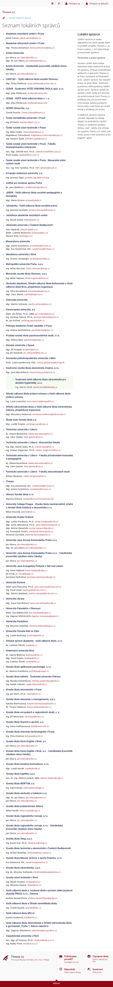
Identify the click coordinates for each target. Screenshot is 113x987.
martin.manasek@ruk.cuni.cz (42, 593)
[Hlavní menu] (52, 3)
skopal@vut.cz (34, 885)
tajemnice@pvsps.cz (34, 339)
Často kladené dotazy (72, 972)
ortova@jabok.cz (33, 200)
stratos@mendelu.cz (40, 258)
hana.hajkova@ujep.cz (36, 570)
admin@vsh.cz (28, 511)
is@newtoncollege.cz (33, 787)
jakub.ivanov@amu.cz (30, 38)
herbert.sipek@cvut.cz (36, 138)
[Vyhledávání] (59, 3)
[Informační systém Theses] (3, 18)
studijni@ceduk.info (37, 93)
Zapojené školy (101, 956)
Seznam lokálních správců (20, 18)
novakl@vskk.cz (32, 768)
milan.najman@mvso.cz (37, 278)
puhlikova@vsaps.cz (39, 671)
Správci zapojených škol (100, 960)
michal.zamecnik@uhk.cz (41, 528)
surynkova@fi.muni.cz (40, 245)
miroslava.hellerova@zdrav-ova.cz (49, 414)
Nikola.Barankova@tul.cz (40, 433)
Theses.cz (8, 12)
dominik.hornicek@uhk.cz (37, 534)
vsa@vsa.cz (31, 645)
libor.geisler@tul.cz (33, 437)
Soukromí (98, 969)
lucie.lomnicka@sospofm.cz (40, 401)
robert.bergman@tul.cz (34, 476)
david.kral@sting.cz (37, 843)
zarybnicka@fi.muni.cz (43, 249)
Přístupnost (97, 972)
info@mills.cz (30, 917)
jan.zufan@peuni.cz (45, 313)
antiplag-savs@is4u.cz (37, 424)
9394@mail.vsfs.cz (40, 726)
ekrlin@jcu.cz (26, 236)
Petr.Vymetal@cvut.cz (46, 167)
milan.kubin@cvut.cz (33, 132)
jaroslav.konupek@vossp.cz (42, 210)
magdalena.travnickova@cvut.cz (46, 135)
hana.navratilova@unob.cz (43, 603)
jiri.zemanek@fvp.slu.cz (35, 352)
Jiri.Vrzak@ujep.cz (24, 573)
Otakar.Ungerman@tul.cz (48, 450)
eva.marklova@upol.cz (40, 612)
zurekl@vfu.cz (32, 661)
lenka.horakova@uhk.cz (46, 521)
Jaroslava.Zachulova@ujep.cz (41, 577)
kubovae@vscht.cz (34, 736)
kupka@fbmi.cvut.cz (29, 154)
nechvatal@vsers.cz (34, 716)
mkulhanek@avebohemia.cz (47, 872)
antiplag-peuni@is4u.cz (33, 320)
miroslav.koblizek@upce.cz (42, 625)
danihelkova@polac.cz (42, 330)
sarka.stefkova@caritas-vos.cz (41, 83)
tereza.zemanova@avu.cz (42, 47)
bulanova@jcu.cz (39, 232)
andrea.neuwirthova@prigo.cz (43, 898)
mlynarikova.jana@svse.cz (42, 372)
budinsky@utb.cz (35, 635)
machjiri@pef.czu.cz (30, 122)
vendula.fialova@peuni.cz (46, 317)
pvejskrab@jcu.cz (29, 229)
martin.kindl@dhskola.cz (45, 387)
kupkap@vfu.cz (31, 658)
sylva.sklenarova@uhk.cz (48, 524)
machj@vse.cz (34, 693)
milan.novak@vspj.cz (30, 810)
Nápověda (69, 969)
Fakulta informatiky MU (28, 960)
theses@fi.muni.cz (71, 962)
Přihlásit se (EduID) (98, 3)
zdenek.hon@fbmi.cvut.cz (48, 151)
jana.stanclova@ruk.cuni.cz (48, 586)
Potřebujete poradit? (70, 958)
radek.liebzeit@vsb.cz (36, 684)
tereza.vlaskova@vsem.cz (39, 707)
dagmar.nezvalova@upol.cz (45, 616)
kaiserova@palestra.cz (37, 862)
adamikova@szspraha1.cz (44, 930)
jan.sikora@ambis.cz (27, 57)
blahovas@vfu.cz (34, 654)
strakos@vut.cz (33, 881)
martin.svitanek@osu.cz (39, 304)
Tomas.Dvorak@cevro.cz (33, 112)
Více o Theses (43, 960)
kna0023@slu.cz (31, 349)
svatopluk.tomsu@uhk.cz (41, 531)
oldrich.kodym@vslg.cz (51, 778)
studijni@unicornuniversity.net (38, 498)
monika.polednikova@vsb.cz (45, 680)
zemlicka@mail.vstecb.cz (39, 852)
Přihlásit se (74, 3)
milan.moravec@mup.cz (38, 268)
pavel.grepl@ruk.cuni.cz (34, 590)
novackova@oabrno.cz (39, 291)
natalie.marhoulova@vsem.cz (41, 703)
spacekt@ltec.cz (33, 907)
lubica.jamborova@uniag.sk (50, 362)
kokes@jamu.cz (31, 219)
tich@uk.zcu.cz (30, 943)
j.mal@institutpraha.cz (35, 187)
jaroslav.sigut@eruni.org (37, 177)
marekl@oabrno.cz (33, 294)
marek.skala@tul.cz (44, 446)
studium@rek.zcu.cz (44, 940)
